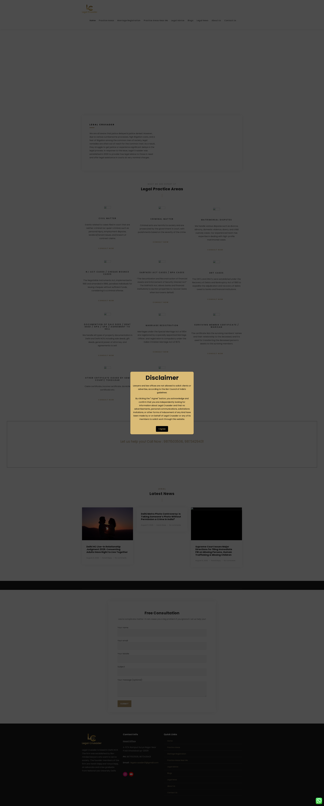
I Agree (162, 428)
